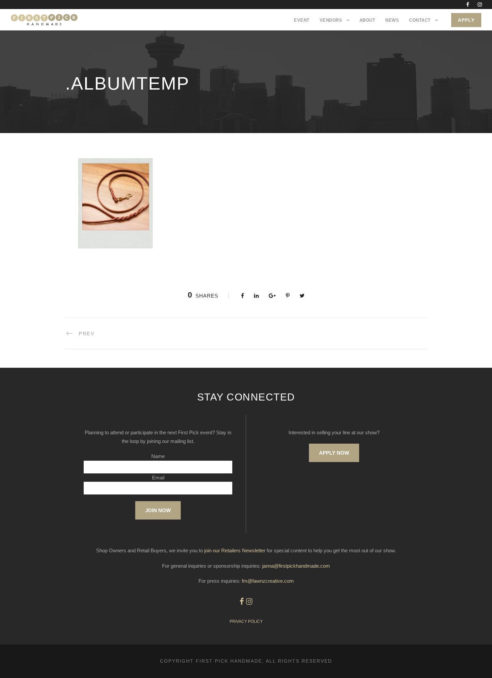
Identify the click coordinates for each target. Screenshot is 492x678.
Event (302, 20)
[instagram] (480, 4)
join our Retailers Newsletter (234, 550)
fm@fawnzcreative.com (268, 581)
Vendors (331, 20)
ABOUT (367, 20)
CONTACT (420, 20)
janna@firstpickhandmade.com (296, 566)
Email (158, 477)
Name (158, 456)
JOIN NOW (158, 510)
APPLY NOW (334, 453)
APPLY (466, 20)
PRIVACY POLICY (246, 621)
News (392, 20)
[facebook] (467, 4)
